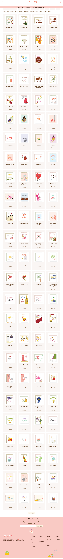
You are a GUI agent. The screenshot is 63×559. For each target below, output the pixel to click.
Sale (46, 5)
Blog (40, 542)
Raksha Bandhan (15, 5)
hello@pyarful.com (50, 544)
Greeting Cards (33, 540)
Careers (48, 545)
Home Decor (32, 544)
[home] (31, 2)
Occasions (33, 546)
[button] (59, 2)
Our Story (41, 539)
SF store (58, 539)
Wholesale (41, 541)
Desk (32, 542)
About (50, 5)
